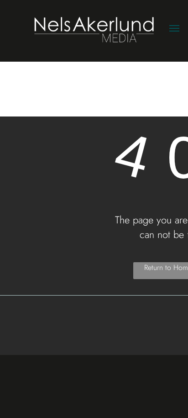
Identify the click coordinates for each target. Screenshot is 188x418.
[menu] (174, 28)
